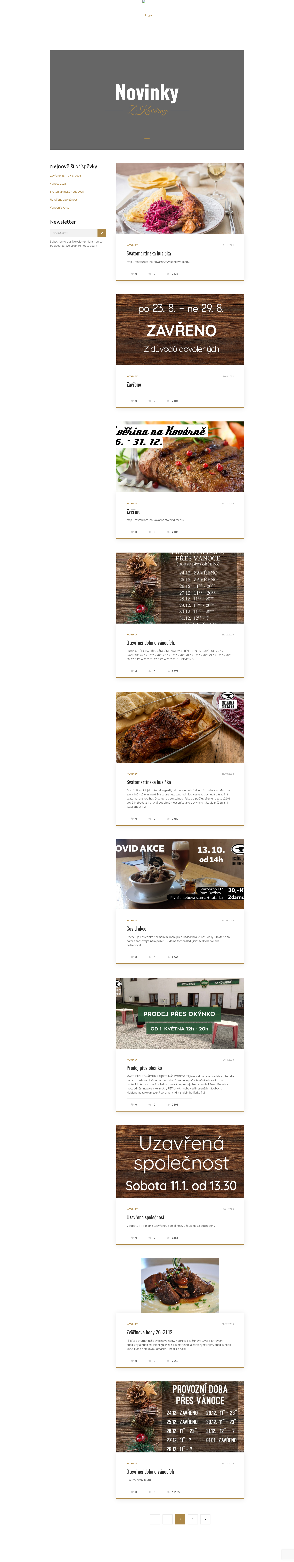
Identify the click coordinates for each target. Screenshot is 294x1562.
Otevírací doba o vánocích (150, 1471)
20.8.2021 (228, 376)
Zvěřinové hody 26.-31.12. (150, 1332)
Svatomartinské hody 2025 (67, 191)
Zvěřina (133, 511)
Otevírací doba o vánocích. (151, 642)
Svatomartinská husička (149, 253)
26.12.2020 (228, 503)
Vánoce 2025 (58, 183)
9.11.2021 (228, 245)
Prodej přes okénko (144, 1067)
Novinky (132, 245)
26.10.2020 (228, 774)
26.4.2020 (228, 1059)
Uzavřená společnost (146, 1217)
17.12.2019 (228, 1463)
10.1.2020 (228, 1209)
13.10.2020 (228, 920)
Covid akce (136, 928)
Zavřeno (134, 384)
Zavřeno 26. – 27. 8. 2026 (65, 176)
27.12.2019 (228, 1324)
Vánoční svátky (59, 207)
